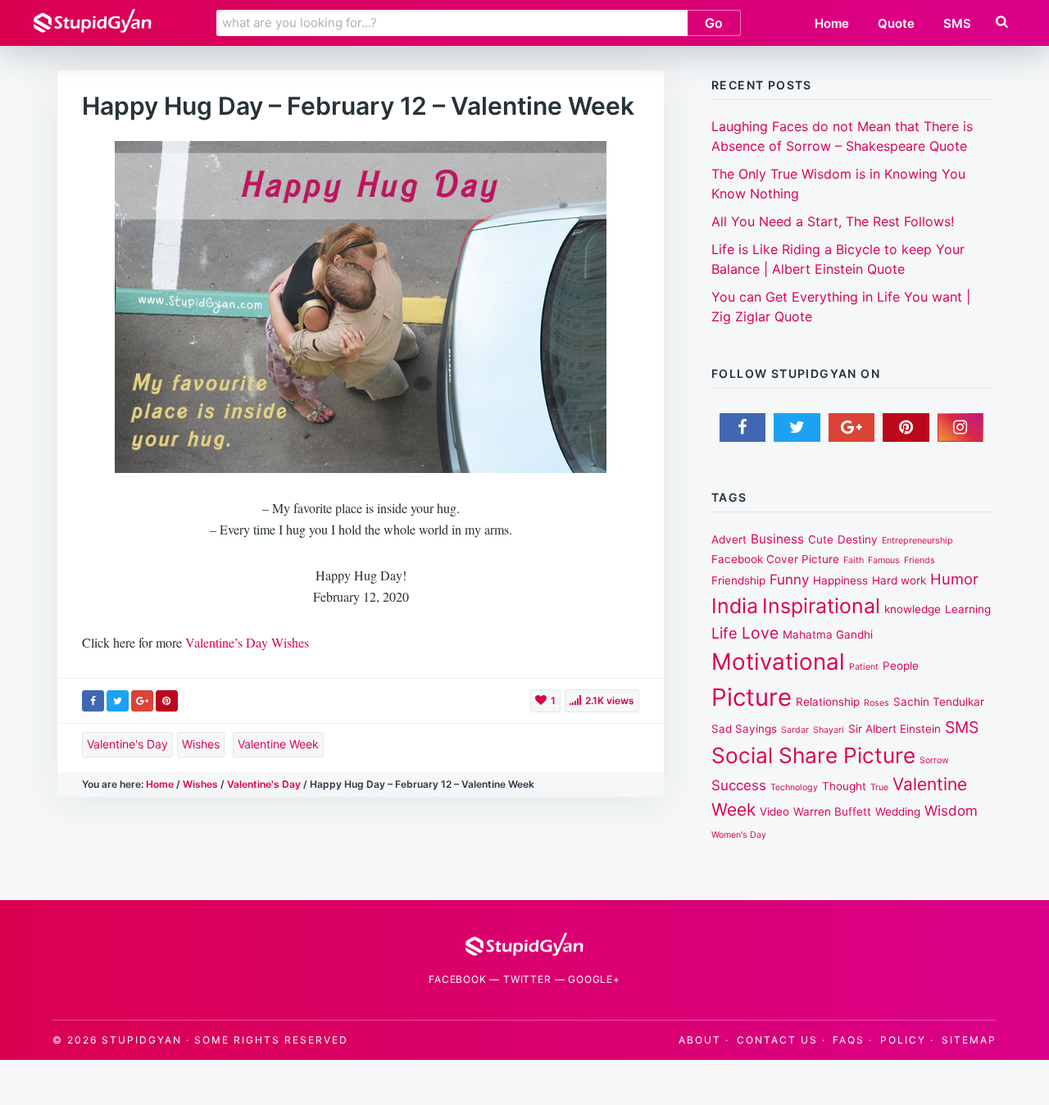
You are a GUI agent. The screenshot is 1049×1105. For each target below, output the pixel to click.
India (734, 605)
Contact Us (777, 1040)
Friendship (738, 580)
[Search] (1002, 22)
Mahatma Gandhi (828, 634)
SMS (962, 727)
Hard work (899, 580)
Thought (844, 786)
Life (724, 633)
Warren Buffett (832, 811)
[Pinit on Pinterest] (167, 701)
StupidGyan (142, 1040)
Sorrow (934, 760)
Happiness (840, 580)
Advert (729, 539)
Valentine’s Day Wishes (247, 642)
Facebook (457, 979)
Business (777, 539)
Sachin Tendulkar (938, 701)
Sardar (795, 730)
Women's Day (738, 835)
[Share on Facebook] (93, 701)
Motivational (778, 661)
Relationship (828, 701)
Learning (968, 609)
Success (738, 785)
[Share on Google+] (142, 701)
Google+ (594, 979)
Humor (954, 579)
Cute (820, 539)
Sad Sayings (744, 728)
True (879, 787)
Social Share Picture (813, 755)
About (700, 1040)
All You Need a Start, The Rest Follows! (832, 221)
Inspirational (821, 605)
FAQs (849, 1040)
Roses (876, 703)
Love (760, 633)
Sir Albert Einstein (894, 728)
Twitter (527, 979)
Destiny (858, 539)
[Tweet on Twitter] (118, 701)
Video (774, 811)
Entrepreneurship (917, 540)
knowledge (912, 609)
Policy (903, 1040)
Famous (884, 560)
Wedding (897, 811)
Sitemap (969, 1040)
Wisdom (951, 811)
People (901, 665)
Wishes (201, 744)
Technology (794, 787)
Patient (864, 667)
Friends (919, 560)
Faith (853, 560)
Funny (789, 579)
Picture (751, 697)
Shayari (828, 730)
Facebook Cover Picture (775, 559)
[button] (1000, 22)
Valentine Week (278, 744)
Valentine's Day (127, 744)
